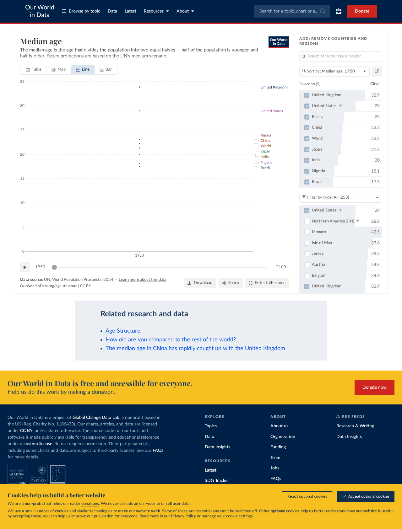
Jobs (274, 468)
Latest (130, 11)
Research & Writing (355, 426)
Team (275, 458)
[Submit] (322, 11)
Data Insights (217, 447)
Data (112, 11)
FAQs (158, 450)
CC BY (85, 286)
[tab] (34, 69)
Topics (211, 426)
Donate (362, 11)
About (183, 11)
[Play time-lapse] (25, 267)
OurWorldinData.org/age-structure (48, 286)
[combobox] (292, 11)
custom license (38, 444)
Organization (282, 437)
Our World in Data (39, 11)
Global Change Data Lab (96, 417)
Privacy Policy (183, 516)
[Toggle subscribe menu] (338, 11)
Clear (375, 84)
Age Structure (123, 331)
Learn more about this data (142, 280)
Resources (154, 11)
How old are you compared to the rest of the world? (171, 339)
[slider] (54, 267)
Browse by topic (84, 11)
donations (90, 504)
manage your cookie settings (227, 516)
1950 (40, 267)
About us (279, 426)
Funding (278, 447)
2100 (281, 267)
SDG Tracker (217, 480)
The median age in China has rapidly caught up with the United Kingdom (195, 348)
